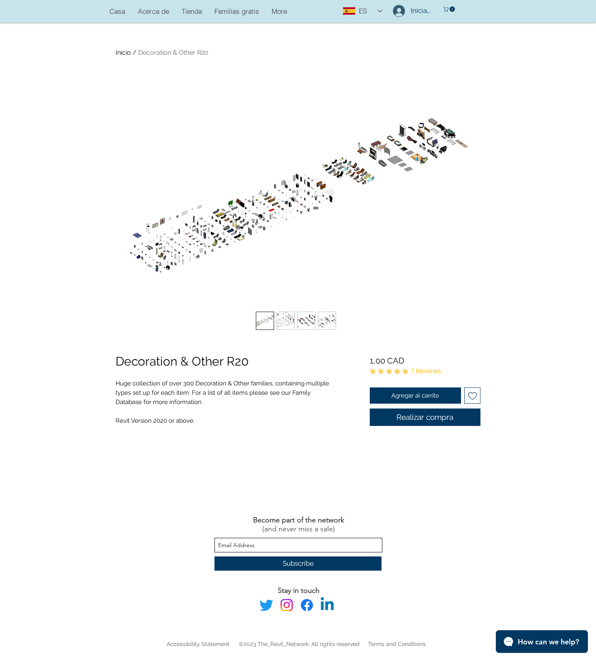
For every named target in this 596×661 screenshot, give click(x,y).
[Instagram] (287, 605)
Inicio (123, 52)
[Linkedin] (327, 605)
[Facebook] (307, 605)
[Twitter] (266, 605)
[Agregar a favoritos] (472, 395)
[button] (449, 9)
